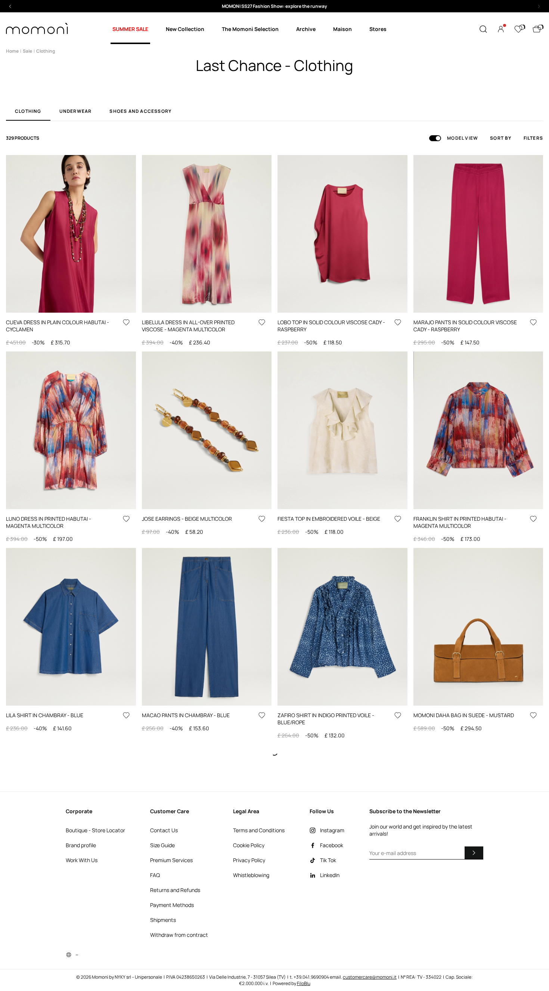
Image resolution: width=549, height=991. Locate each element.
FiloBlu (303, 983)
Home (12, 51)
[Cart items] (536, 29)
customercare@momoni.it (370, 977)
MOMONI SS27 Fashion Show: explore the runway (274, 6)
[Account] (501, 29)
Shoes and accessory (140, 111)
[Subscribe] (474, 852)
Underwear (75, 111)
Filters (533, 138)
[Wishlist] (518, 29)
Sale (27, 51)
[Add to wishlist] (126, 322)
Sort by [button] (500, 138)
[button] (274, 6)
